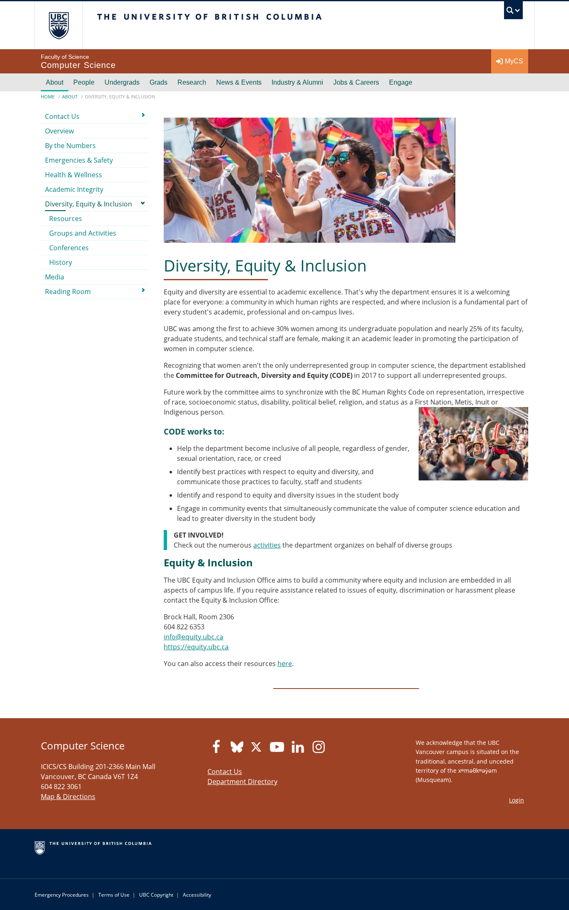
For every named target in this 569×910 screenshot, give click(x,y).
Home (48, 96)
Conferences (69, 247)
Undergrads (122, 82)
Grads (158, 82)
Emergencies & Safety (79, 160)
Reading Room (68, 291)
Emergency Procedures (62, 894)
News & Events (239, 82)
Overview (59, 131)
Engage (400, 82)
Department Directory (242, 781)
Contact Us (62, 116)
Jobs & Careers (356, 82)
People (84, 82)
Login (516, 800)
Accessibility (197, 894)
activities (267, 545)
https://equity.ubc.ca (196, 646)
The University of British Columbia (58, 25)
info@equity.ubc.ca (193, 636)
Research (191, 82)
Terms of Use (114, 894)
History (60, 262)
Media (54, 277)
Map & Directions (68, 796)
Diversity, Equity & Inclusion (88, 204)
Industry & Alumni (297, 82)
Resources (65, 218)
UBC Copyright (156, 894)
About (54, 82)
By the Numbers (70, 145)
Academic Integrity (74, 189)
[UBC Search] (513, 12)
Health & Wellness (73, 174)
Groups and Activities (82, 233)
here (284, 663)
